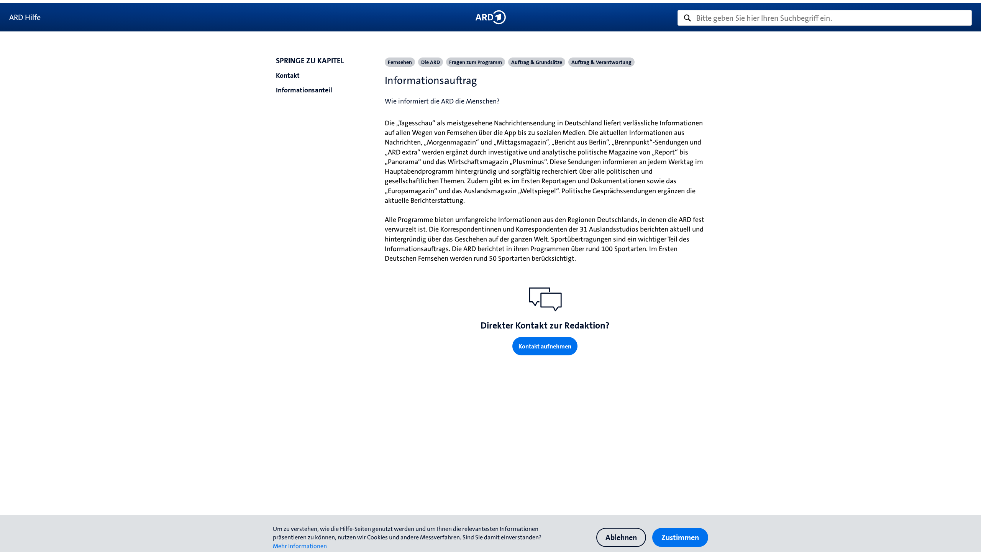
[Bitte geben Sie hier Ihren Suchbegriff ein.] (825, 18)
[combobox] (825, 18)
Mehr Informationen (300, 546)
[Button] (490, 17)
